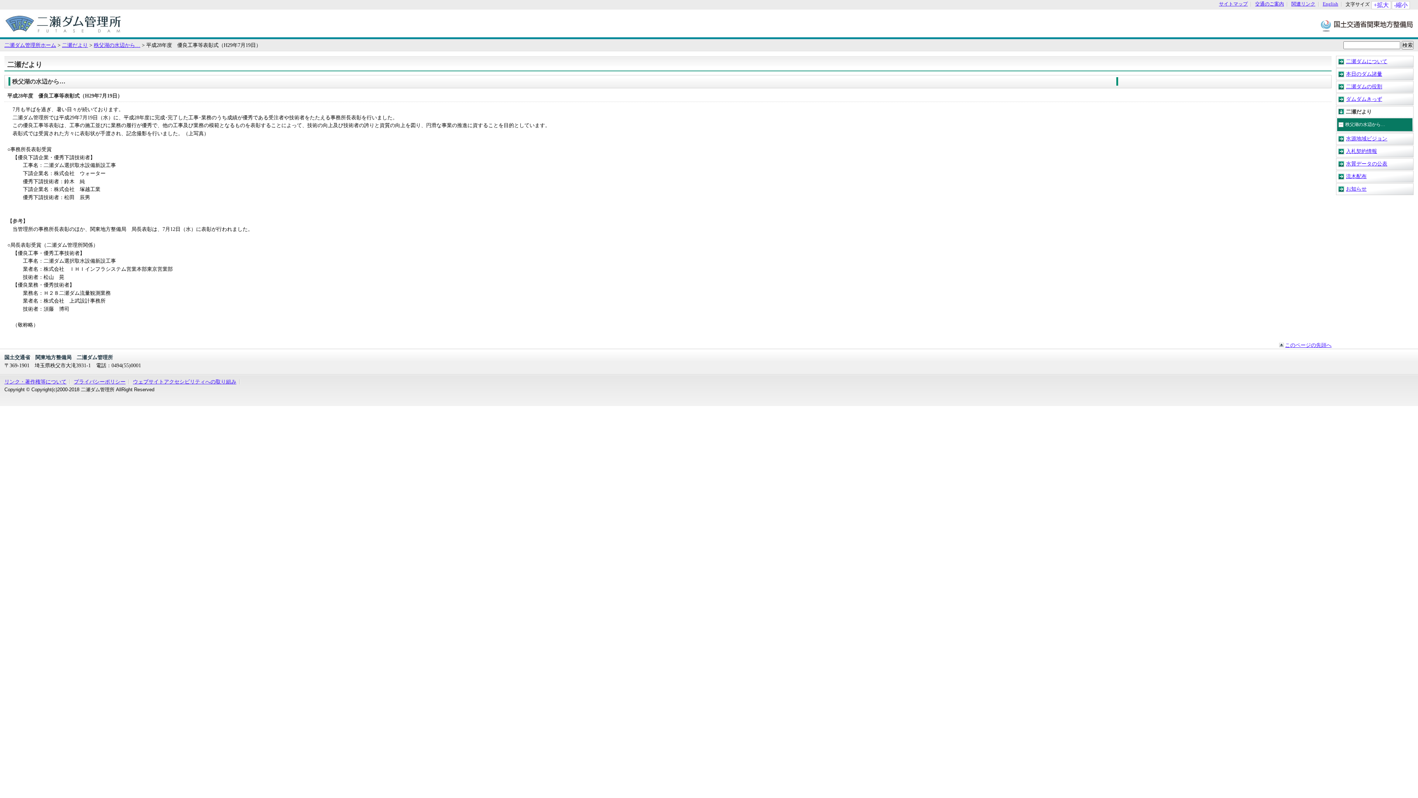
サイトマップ (1233, 4)
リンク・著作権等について (35, 382)
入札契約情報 (1361, 151)
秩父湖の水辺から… (117, 45)
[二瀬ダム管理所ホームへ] (63, 34)
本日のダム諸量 (1364, 74)
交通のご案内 (1269, 4)
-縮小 (1401, 5)
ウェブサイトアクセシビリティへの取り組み (184, 382)
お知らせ (1356, 189)
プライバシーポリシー (100, 382)
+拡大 (1381, 5)
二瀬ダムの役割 (1364, 86)
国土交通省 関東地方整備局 (1367, 25)
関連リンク (1303, 4)
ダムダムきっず (1364, 99)
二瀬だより (75, 45)
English (1330, 4)
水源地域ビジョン (1366, 138)
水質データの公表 (1366, 164)
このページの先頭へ (1308, 345)
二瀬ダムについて (1366, 61)
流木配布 (1356, 176)
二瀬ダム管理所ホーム (30, 45)
